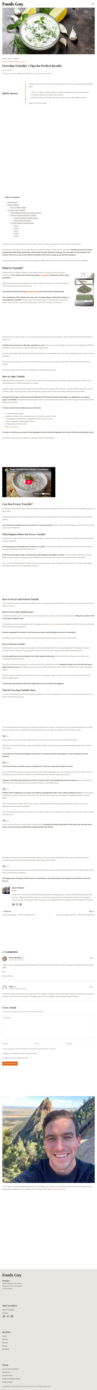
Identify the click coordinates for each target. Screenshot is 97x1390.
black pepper (14, 427)
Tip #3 (16, 231)
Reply (91, 958)
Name (6, 1044)
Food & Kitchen (7, 61)
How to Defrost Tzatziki (22, 220)
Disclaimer (6, 1372)
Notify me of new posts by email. (16, 1058)
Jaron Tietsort (8, 70)
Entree (4, 1346)
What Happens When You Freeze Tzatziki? (26, 213)
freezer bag (58, 624)
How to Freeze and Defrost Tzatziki (23, 215)
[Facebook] (3, 1316)
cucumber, (45, 275)
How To (23, 61)
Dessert (5, 1343)
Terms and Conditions (10, 1369)
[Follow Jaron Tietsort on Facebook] (13, 904)
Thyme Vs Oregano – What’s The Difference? (18, 913)
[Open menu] (93, 3)
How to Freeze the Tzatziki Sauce (26, 218)
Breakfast (5, 1349)
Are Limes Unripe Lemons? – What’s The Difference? (75, 913)
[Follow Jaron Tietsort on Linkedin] (20, 904)
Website (69, 1044)
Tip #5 (16, 236)
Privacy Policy (7, 1382)
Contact (5, 1313)
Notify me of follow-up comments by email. (20, 1053)
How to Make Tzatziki (18, 207)
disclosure (39, 73)
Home (4, 1336)
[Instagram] (12, 1316)
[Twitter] (8, 1316)
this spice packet (32, 292)
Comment (7, 1018)
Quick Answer (12, 202)
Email (37, 1044)
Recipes (5, 1339)
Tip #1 (16, 226)
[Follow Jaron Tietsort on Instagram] (17, 904)
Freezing (17, 61)
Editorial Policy (7, 1375)
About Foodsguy (8, 1310)
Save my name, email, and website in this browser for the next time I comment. (30, 1049)
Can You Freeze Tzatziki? (16, 210)
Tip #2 (16, 228)
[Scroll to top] (92, 1387)
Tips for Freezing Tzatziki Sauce (22, 223)
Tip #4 (16, 233)
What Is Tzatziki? (13, 205)
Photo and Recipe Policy (11, 1379)
